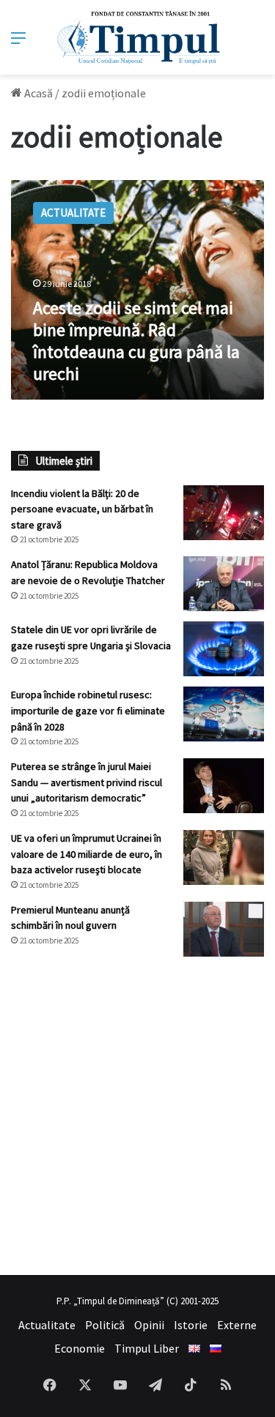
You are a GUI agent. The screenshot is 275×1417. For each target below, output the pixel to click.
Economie (79, 1348)
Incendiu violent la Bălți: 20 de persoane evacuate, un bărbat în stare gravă (82, 509)
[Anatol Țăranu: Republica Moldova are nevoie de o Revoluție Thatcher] (223, 583)
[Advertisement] (137, 1116)
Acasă (37, 93)
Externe (237, 1324)
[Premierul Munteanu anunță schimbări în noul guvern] (223, 929)
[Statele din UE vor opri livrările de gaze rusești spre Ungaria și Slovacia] (223, 648)
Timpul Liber (146, 1348)
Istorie (191, 1324)
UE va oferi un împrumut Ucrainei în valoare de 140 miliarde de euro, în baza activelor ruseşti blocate (86, 853)
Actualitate (47, 1324)
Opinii (149, 1324)
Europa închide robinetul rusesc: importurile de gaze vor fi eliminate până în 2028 (88, 710)
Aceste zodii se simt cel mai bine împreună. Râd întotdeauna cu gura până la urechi (136, 340)
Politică (105, 1324)
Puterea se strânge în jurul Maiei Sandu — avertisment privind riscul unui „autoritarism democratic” (86, 782)
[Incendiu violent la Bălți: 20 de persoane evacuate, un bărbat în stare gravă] (223, 512)
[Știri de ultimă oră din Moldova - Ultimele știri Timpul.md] (137, 37)
